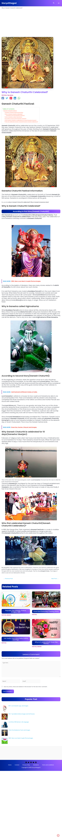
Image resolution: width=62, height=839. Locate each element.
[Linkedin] (15, 98)
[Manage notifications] (58, 835)
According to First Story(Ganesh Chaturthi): (15, 115)
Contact (17, 765)
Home (9, 765)
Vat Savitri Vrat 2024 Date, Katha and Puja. (16, 639)
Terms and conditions (48, 765)
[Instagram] (31, 762)
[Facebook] (3, 98)
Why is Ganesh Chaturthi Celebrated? (14, 114)
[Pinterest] (11, 98)
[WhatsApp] (19, 98)
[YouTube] (33, 762)
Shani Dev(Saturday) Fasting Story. (46, 611)
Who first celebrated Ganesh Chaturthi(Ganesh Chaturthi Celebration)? (21, 121)
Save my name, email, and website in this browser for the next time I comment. (25, 686)
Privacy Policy (26, 765)
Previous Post (8, 578)
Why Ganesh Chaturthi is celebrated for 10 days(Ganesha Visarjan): (20, 120)
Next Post (54, 578)
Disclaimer (36, 765)
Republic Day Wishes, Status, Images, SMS (15, 611)
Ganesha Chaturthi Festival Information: (14, 112)
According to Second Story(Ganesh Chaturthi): (15, 118)
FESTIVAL (4, 95)
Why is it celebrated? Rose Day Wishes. (46, 643)
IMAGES (9, 615)
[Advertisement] (31, 25)
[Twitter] (7, 98)
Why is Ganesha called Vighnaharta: (13, 117)
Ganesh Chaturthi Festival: (10, 110)
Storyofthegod (9, 3)
